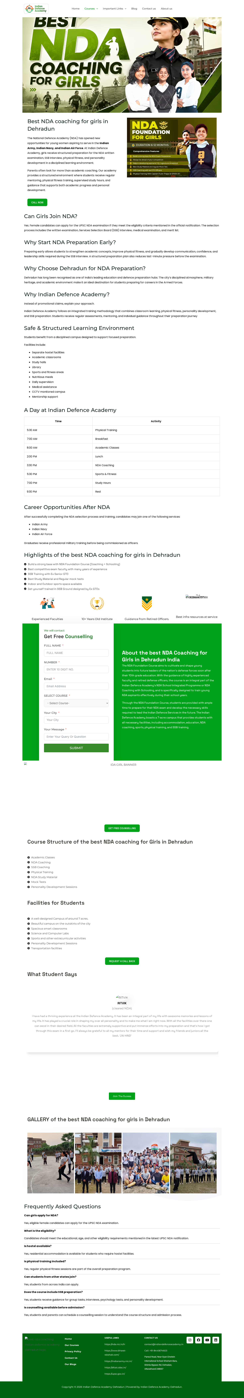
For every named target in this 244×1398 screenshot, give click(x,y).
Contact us (149, 8)
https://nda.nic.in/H (115, 1344)
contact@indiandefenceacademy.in (163, 1344)
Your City (50, 712)
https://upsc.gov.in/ (115, 1373)
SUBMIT (76, 748)
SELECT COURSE (56, 695)
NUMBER (50, 662)
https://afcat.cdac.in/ (115, 1367)
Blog (134, 8)
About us (166, 8)
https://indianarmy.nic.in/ (118, 1361)
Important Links (113, 8)
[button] (96, 8)
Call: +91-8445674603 (155, 1350)
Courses (89, 8)
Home (76, 8)
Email (48, 679)
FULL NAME (52, 645)
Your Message (54, 729)
